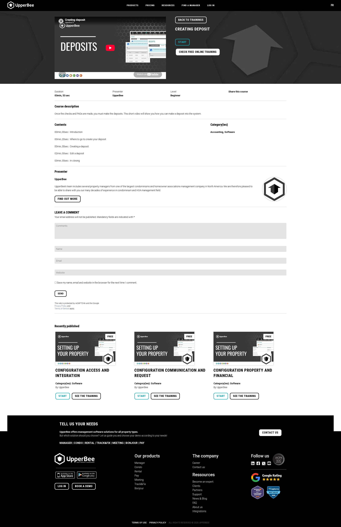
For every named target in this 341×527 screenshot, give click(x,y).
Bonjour (139, 488)
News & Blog (199, 498)
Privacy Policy (61, 306)
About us (197, 507)
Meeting (139, 479)
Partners (197, 490)
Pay (137, 475)
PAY (142, 443)
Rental (138, 471)
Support (197, 494)
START (182, 42)
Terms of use (139, 522)
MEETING (118, 443)
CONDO (78, 443)
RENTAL (89, 443)
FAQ (194, 502)
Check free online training (198, 51)
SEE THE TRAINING (86, 396)
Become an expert (202, 481)
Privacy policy (157, 522)
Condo (138, 467)
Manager (140, 462)
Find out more (68, 198)
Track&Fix (140, 484)
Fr (332, 5)
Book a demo (84, 486)
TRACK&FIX (103, 443)
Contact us (270, 432)
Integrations (199, 511)
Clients (196, 485)
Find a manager (191, 5)
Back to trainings (191, 19)
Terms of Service (62, 309)
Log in (62, 486)
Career (196, 462)
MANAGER (66, 443)
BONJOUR (132, 443)
